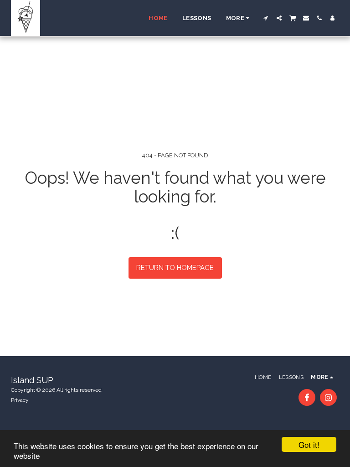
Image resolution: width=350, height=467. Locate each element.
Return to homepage (175, 268)
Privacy (20, 400)
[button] (266, 18)
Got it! (309, 444)
